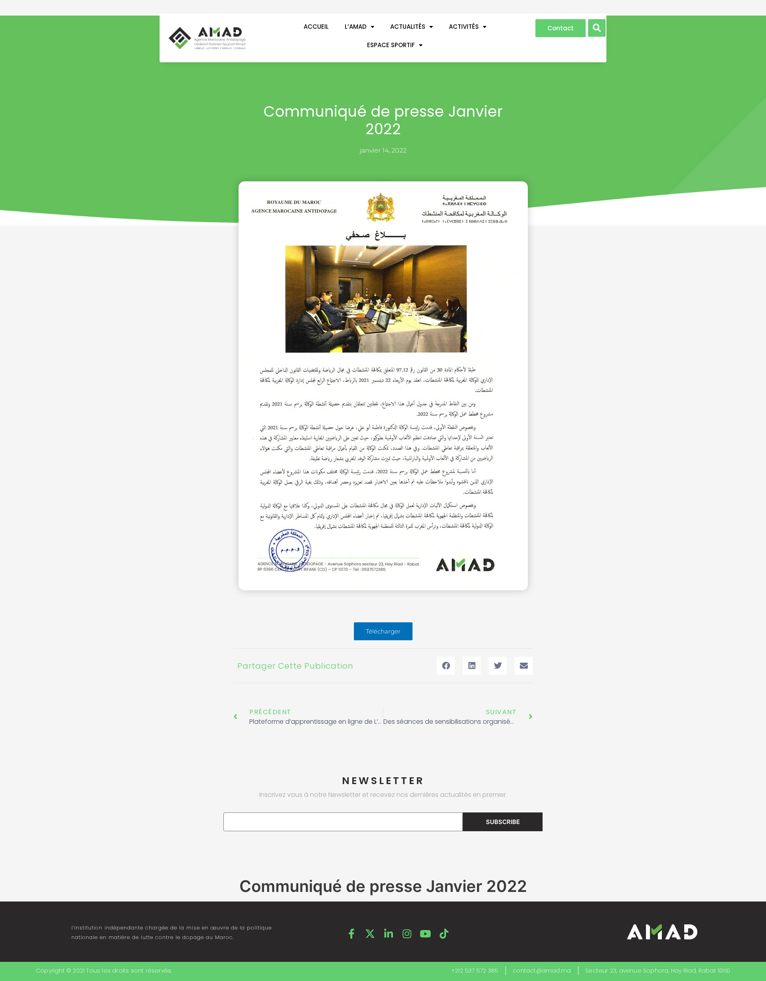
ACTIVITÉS (464, 26)
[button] (597, 28)
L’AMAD (356, 26)
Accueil (316, 26)
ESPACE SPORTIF (391, 45)
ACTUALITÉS (407, 26)
